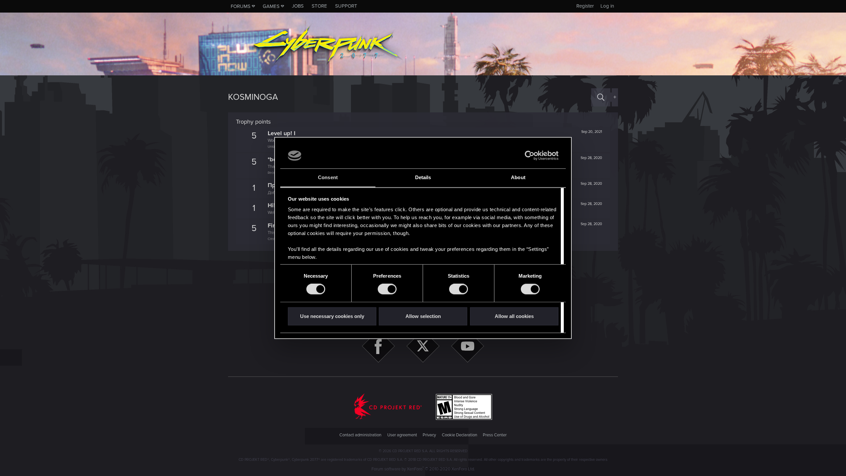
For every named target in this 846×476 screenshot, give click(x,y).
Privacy (429, 435)
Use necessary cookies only (332, 316)
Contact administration (360, 435)
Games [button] (271, 6)
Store (319, 6)
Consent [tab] (328, 177)
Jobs (298, 6)
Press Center (495, 435)
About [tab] (518, 177)
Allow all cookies (514, 316)
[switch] (387, 289)
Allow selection (423, 316)
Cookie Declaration (459, 435)
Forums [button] (240, 6)
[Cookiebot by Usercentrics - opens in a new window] (529, 156)
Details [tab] (423, 177)
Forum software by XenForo (423, 469)
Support (346, 6)
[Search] (600, 97)
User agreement (402, 435)
